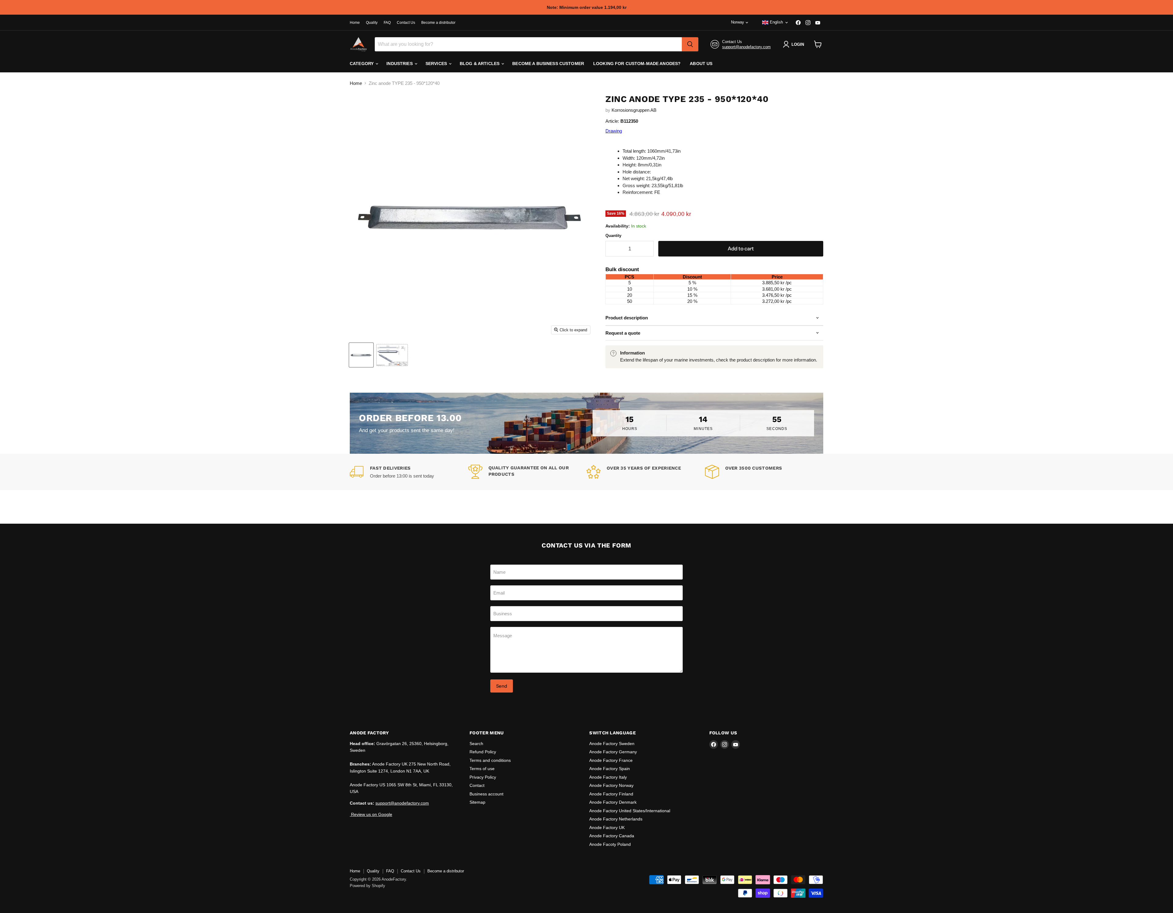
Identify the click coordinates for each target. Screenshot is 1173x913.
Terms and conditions (490, 760)
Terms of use (482, 768)
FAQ (387, 22)
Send (501, 686)
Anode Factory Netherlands (615, 819)
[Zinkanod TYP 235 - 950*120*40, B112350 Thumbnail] (361, 355)
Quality (372, 22)
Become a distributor (438, 22)
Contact (477, 785)
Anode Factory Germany (613, 751)
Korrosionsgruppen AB (634, 110)
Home (355, 22)
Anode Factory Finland (611, 793)
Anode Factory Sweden (611, 743)
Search (476, 743)
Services (437, 63)
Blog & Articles (480, 63)
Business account (486, 793)
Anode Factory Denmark (613, 802)
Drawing (613, 130)
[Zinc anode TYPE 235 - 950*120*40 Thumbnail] (392, 355)
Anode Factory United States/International (629, 810)
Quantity (613, 235)
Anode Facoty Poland (610, 844)
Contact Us (406, 22)
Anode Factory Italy (608, 777)
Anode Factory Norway (611, 785)
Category (362, 63)
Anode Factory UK (607, 827)
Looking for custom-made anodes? (637, 63)
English (776, 22)
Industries (400, 63)
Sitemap (477, 802)
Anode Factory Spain (609, 768)
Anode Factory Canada (611, 835)
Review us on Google (371, 814)
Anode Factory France (611, 760)
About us (701, 63)
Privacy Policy (483, 777)
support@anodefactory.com (746, 47)
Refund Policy (483, 751)
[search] (690, 44)
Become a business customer (548, 63)
